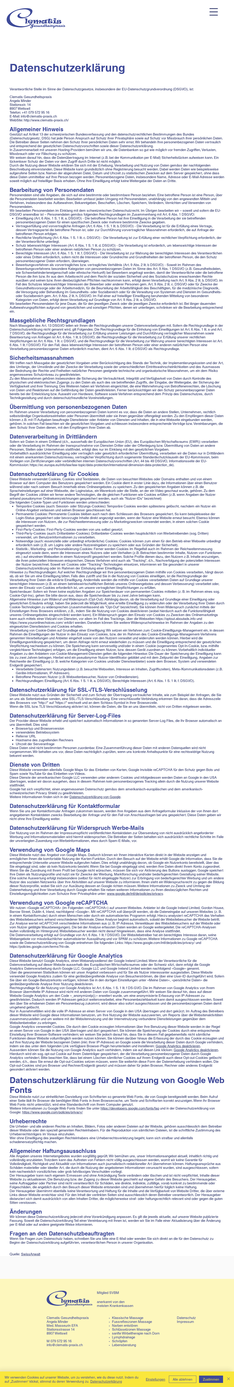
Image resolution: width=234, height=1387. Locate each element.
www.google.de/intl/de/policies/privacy (135, 894)
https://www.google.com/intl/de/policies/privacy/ (160, 943)
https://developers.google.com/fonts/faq (130, 1108)
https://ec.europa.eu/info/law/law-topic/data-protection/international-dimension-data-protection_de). (102, 465)
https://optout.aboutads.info (176, 619)
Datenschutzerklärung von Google (94, 797)
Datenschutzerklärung (106, 1381)
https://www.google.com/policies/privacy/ (52, 1112)
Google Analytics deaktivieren (178, 1046)
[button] (214, 12)
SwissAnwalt (30, 1254)
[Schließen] (228, 1379)
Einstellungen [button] (155, 1379)
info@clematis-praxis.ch (65, 1345)
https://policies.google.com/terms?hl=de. (40, 946)
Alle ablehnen (182, 1379)
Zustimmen (211, 1379)
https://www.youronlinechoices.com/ (36, 622)
